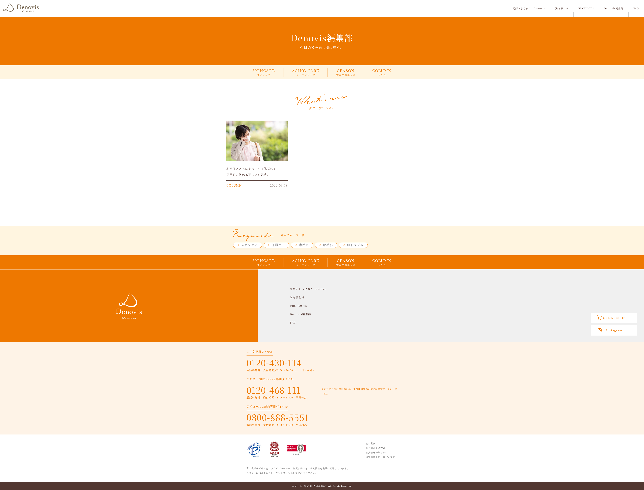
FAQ (636, 8)
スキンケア (247, 245)
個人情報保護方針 (375, 448)
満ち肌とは (561, 8)
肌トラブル (353, 245)
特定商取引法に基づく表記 (380, 457)
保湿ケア (276, 245)
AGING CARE (305, 72)
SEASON (346, 72)
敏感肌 (326, 245)
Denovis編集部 (613, 8)
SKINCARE (263, 72)
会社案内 (370, 443)
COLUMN (382, 72)
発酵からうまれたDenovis (529, 8)
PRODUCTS (586, 8)
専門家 (302, 245)
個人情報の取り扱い (377, 452)
